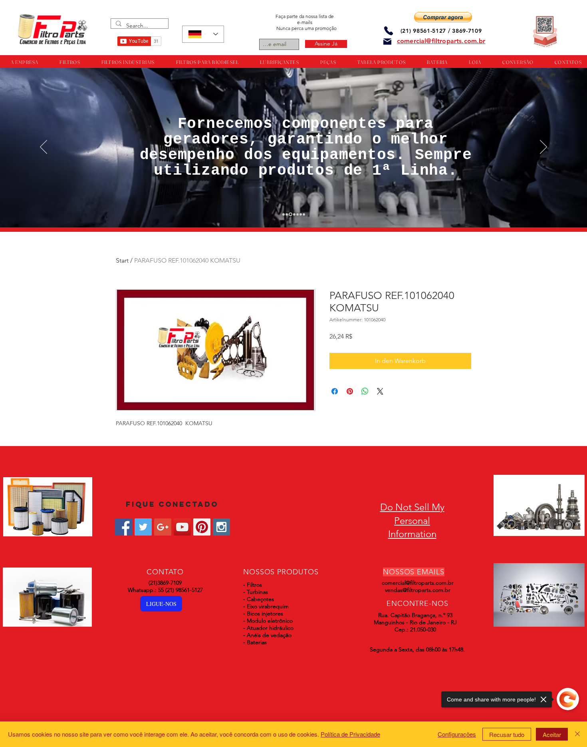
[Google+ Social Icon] (162, 527)
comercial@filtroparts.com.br (418, 582)
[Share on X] (380, 391)
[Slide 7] (304, 214)
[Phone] (388, 31)
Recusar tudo (506, 734)
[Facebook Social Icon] (123, 527)
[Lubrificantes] (290, 214)
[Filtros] (283, 214)
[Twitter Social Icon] (143, 527)
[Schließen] (577, 734)
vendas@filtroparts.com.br (417, 590)
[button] (443, 17)
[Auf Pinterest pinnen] (350, 391)
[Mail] (387, 41)
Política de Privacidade (350, 734)
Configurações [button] (457, 734)
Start (122, 260)
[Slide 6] (300, 214)
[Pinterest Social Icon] (201, 527)
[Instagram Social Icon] (221, 527)
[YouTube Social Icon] (182, 527)
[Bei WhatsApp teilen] (365, 391)
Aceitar (552, 734)
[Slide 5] (297, 214)
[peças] (287, 214)
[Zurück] (43, 147)
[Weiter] (543, 147)
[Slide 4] (294, 214)
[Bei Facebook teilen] (334, 391)
